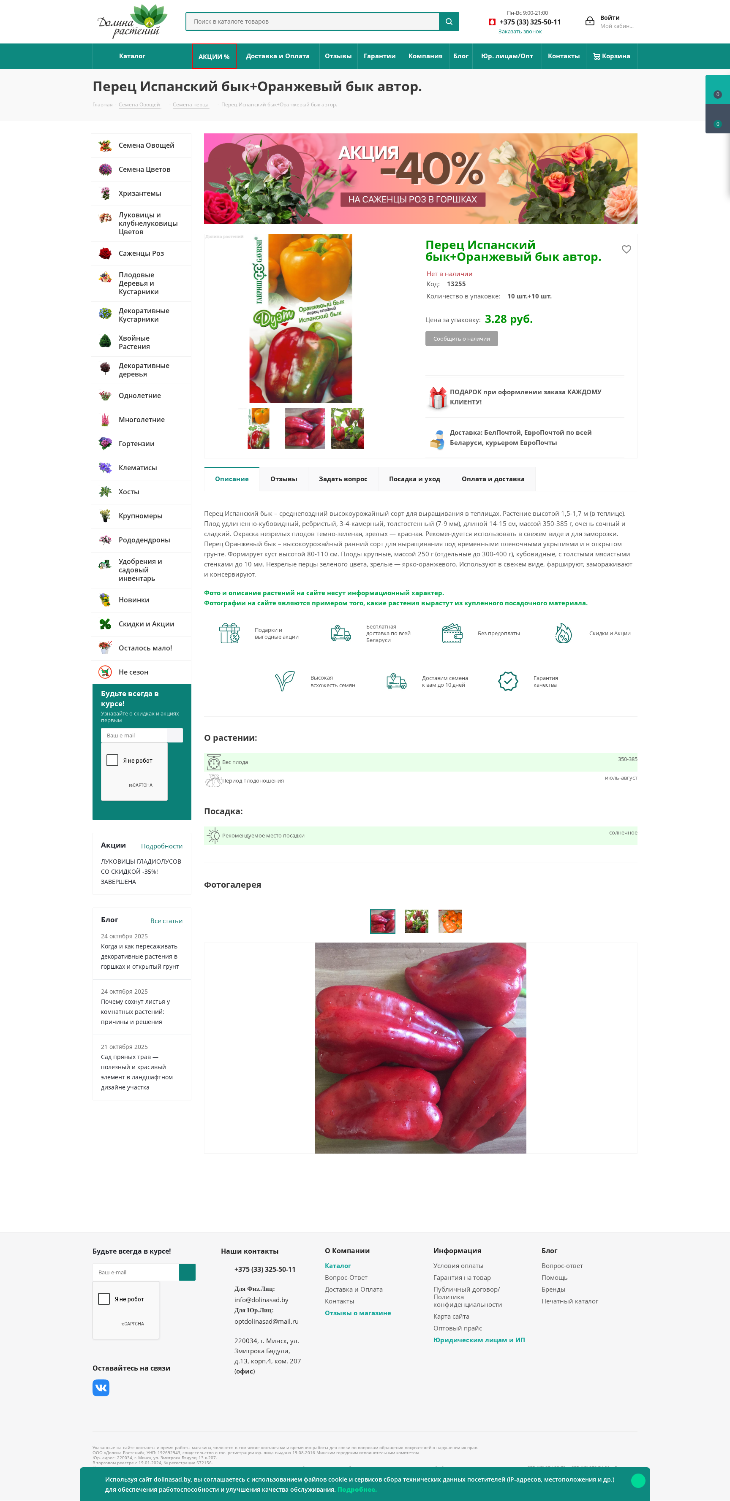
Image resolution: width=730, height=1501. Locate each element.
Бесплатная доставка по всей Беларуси (388, 633)
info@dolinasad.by (261, 1299)
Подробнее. (357, 1489)
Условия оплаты (458, 1265)
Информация (457, 1250)
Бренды (554, 1289)
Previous (227, 429)
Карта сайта (451, 1316)
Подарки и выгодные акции (277, 633)
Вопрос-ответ (562, 1265)
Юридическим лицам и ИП (479, 1340)
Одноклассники (101, 1409)
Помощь (555, 1277)
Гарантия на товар (462, 1277)
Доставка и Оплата (354, 1289)
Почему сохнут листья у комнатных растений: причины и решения (135, 1011)
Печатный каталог (570, 1301)
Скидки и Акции (610, 633)
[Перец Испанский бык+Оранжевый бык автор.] (420, 1047)
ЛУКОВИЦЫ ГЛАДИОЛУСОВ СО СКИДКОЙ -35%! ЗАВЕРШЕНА (141, 871)
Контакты (339, 1301)
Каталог (338, 1265)
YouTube (164, 1387)
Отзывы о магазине (358, 1313)
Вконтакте (101, 1387)
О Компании (347, 1250)
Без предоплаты (499, 633)
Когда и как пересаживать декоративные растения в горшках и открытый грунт (140, 956)
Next (374, 429)
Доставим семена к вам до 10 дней (445, 681)
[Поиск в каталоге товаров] (449, 21)
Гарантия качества (546, 681)
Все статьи (166, 920)
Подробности (162, 846)
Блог (550, 1250)
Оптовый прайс (457, 1328)
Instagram (143, 1387)
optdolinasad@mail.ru (266, 1321)
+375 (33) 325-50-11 (265, 1269)
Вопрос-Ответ (346, 1277)
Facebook (122, 1387)
